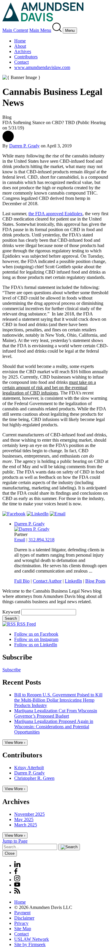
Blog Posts (95, 580)
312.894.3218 (41, 539)
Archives (22, 51)
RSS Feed (26, 624)
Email (19, 539)
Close (10, 853)
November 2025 (29, 814)
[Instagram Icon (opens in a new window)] (17, 879)
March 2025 (25, 824)
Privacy (21, 923)
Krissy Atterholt (29, 767)
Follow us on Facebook (36, 634)
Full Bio (22, 580)
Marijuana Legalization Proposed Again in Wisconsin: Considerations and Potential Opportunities (53, 726)
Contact (21, 62)
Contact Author (47, 580)
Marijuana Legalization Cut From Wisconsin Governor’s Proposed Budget (55, 713)
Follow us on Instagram (36, 639)
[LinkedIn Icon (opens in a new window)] (17, 865)
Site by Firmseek (30, 944)
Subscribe (11, 669)
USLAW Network (31, 939)
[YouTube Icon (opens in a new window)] (17, 884)
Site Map (22, 928)
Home (20, 40)
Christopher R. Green (34, 778)
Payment (22, 912)
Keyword (11, 611)
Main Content (15, 30)
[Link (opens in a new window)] (13, 513)
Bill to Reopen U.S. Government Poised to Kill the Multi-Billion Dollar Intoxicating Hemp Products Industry (58, 700)
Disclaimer (24, 917)
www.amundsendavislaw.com (42, 67)
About (20, 46)
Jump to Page (15, 841)
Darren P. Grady (24, 145)
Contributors (26, 56)
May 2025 (23, 819)
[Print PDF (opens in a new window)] (8, 140)
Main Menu (40, 30)
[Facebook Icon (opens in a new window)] (15, 872)
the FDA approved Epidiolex (55, 213)
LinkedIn (73, 580)
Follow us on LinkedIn (35, 644)
